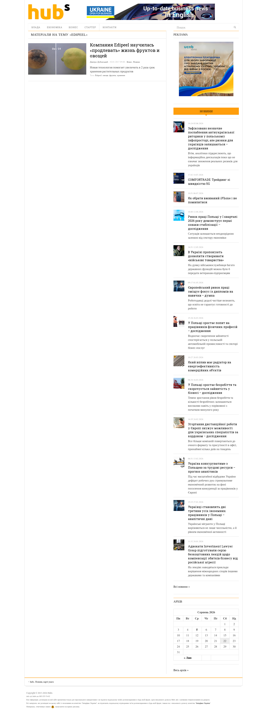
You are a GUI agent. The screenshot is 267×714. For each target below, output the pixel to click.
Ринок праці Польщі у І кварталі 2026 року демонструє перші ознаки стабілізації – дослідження (212, 222)
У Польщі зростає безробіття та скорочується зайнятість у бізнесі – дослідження (212, 389)
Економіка (54, 27)
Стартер (90, 27)
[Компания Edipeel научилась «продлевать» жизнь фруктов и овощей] (57, 59)
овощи (105, 75)
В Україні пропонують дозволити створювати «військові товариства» (206, 256)
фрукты (112, 75)
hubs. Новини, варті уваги (49, 12)
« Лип (187, 658)
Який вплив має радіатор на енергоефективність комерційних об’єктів (209, 366)
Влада (35, 27)
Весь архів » (181, 670)
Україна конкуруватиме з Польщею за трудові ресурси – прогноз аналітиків (211, 467)
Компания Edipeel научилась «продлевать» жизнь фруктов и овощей (124, 50)
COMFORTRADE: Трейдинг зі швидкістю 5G (209, 181)
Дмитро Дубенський (99, 61)
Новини (136, 61)
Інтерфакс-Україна (203, 703)
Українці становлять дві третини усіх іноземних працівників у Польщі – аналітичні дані (207, 513)
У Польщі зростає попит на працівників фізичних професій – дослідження (212, 327)
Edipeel (98, 75)
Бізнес (73, 27)
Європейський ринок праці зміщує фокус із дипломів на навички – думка (210, 291)
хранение (121, 75)
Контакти (109, 27)
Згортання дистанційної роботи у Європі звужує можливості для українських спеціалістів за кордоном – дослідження (213, 430)
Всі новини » (181, 586)
